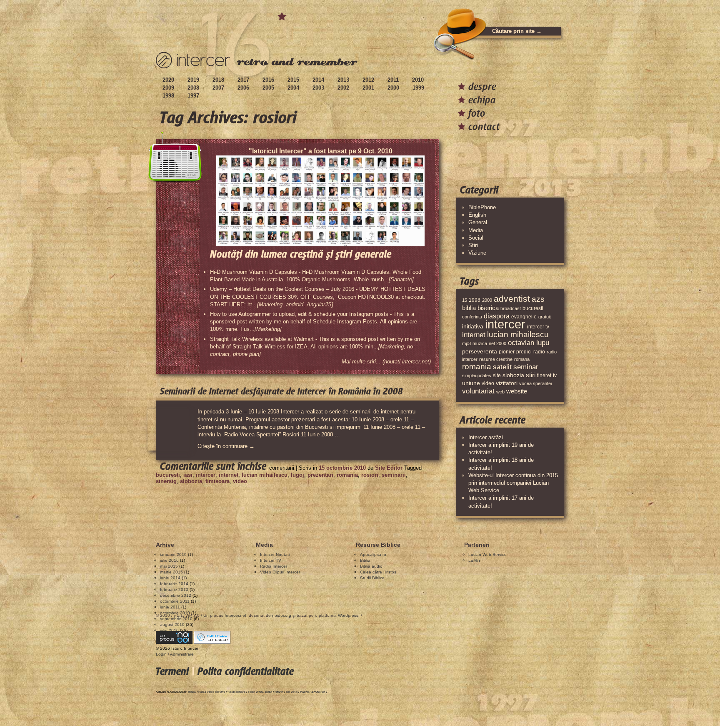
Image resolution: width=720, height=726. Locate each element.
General (477, 222)
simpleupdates (476, 375)
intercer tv (538, 327)
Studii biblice (236, 692)
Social (475, 238)
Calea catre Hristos (211, 692)
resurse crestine (495, 359)
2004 (293, 88)
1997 (193, 96)
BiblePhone (482, 207)
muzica (479, 343)
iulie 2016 (169, 560)
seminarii (394, 475)
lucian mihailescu (265, 475)
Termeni (172, 671)
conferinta (472, 316)
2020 (168, 80)
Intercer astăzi (485, 437)
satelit (502, 367)
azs (538, 298)
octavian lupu (528, 343)
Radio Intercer (273, 566)
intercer (205, 475)
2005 (268, 88)
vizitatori (507, 383)
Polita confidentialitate (246, 671)
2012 (368, 80)
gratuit (544, 316)
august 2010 (172, 624)
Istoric (279, 692)
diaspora (497, 316)
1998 (168, 96)
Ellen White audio (260, 692)
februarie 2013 (174, 589)
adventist (512, 298)
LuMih (474, 560)
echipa (482, 99)
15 (464, 300)
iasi (187, 475)
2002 (343, 88)
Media (475, 230)
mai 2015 (169, 566)
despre (482, 86)
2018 (218, 80)
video (240, 481)
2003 (318, 88)
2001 (368, 88)
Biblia (365, 560)
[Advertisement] (307, 509)
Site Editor (388, 468)
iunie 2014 (170, 578)
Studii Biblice (372, 578)
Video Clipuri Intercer (280, 572)
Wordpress (348, 615)
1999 (418, 88)
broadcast (510, 308)
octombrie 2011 (175, 601)
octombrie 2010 (175, 613)
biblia (469, 307)
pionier (507, 352)
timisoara (217, 481)
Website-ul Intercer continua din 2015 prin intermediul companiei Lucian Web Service (513, 482)
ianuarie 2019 (173, 554)
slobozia (191, 481)
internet (228, 475)
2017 (243, 80)
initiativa (472, 326)
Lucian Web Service (487, 554)
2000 (393, 88)
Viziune (477, 253)
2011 (393, 80)
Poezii (304, 692)
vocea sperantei (535, 383)
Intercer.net (235, 615)
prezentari (320, 475)
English (477, 215)
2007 (218, 88)
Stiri (473, 245)
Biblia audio (371, 566)
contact (484, 126)
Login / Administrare (175, 654)
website (516, 391)
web (500, 391)
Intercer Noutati (275, 554)
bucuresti (168, 475)
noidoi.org (281, 615)
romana (522, 359)
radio (539, 352)
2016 (268, 80)
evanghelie (524, 317)
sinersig (166, 481)
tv (555, 375)
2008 (193, 88)
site (497, 375)
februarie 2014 (174, 583)
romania (347, 475)
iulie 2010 (169, 630)
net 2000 (497, 343)
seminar (525, 367)
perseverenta (479, 351)
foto (476, 113)
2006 (243, 88)
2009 (168, 88)
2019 (193, 80)
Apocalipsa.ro (373, 554)
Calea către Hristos (378, 572)
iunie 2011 (170, 607)
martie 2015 (171, 572)
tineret (544, 375)
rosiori (369, 475)
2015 (293, 80)
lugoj (297, 475)
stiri (530, 374)
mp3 (466, 343)
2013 (343, 80)
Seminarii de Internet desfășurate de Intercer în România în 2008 (281, 391)
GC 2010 (292, 692)
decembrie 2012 (175, 595)
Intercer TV (270, 560)
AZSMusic (318, 692)
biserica (488, 307)
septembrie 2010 (176, 618)
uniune (471, 383)
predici (524, 352)
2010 (418, 80)
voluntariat (478, 391)
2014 (318, 80)
